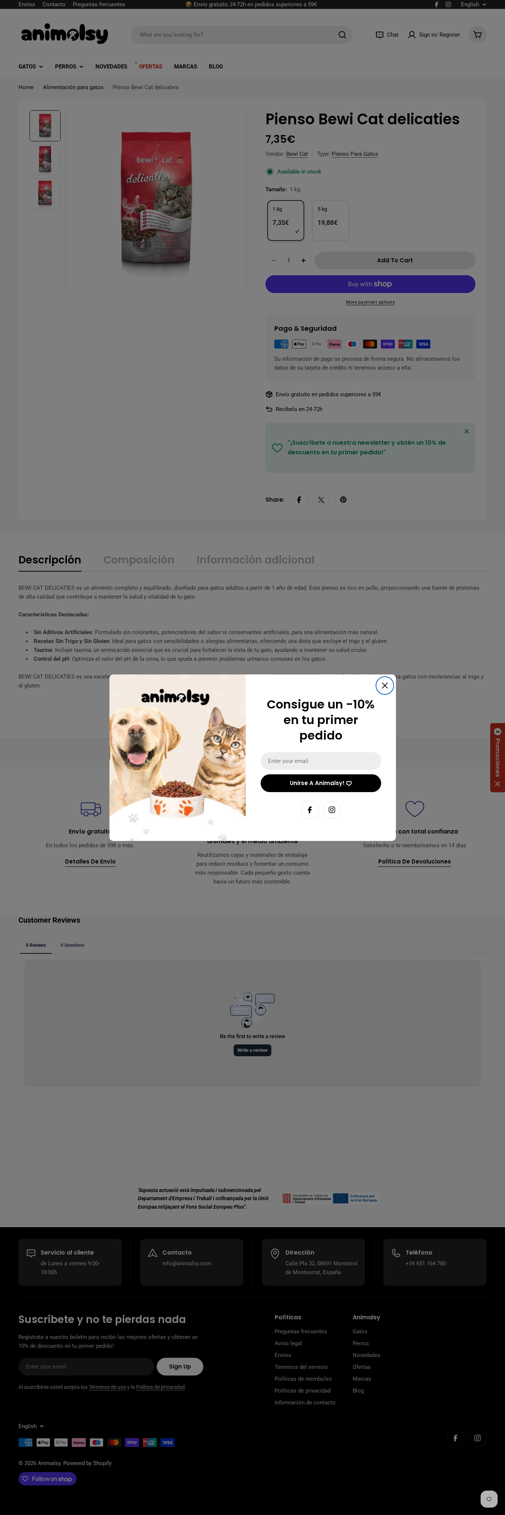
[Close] (384, 685)
